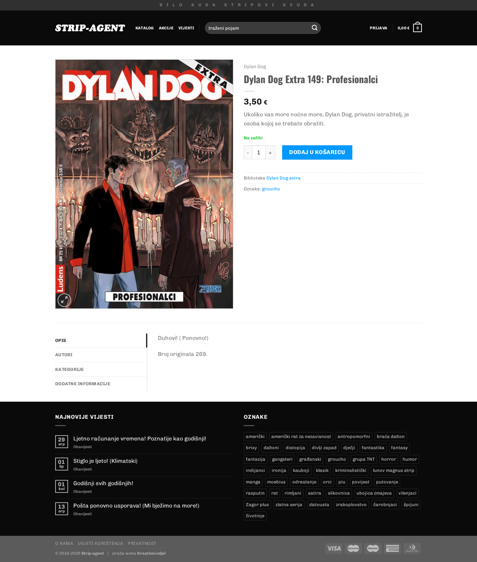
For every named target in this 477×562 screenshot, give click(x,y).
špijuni (411, 504)
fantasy (399, 447)
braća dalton (391, 436)
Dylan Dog (255, 66)
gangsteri (282, 459)
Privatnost (142, 543)
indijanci (255, 470)
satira (314, 493)
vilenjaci (407, 493)
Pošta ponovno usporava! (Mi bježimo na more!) (136, 505)
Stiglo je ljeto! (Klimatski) (105, 461)
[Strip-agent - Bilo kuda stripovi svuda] (90, 27)
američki (255, 436)
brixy (251, 447)
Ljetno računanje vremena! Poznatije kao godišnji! (139, 438)
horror (388, 459)
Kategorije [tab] (69, 369)
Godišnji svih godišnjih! (103, 483)
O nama (64, 543)
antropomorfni (354, 436)
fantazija (255, 459)
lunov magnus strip (393, 470)
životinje (255, 515)
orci (327, 481)
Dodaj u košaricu (317, 152)
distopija (295, 447)
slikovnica (339, 493)
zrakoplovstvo (351, 504)
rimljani (293, 493)
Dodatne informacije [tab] (82, 383)
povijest (360, 481)
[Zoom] (64, 300)
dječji (349, 447)
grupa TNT (364, 459)
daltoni (271, 447)
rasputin (255, 493)
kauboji (301, 470)
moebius (276, 481)
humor (410, 459)
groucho (271, 188)
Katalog (144, 27)
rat (274, 493)
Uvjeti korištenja (100, 543)
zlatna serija (289, 504)
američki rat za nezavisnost (301, 436)
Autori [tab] (64, 354)
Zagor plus (257, 504)
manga (253, 481)
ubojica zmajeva (374, 493)
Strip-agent (92, 553)
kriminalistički (350, 470)
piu (341, 481)
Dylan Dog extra (283, 178)
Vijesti (186, 27)
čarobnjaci (385, 504)
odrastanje (304, 481)
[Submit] (315, 28)
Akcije (166, 27)
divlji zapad (324, 447)
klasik (322, 470)
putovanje (387, 481)
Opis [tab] (60, 340)
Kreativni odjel (151, 553)
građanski (310, 459)
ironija (279, 470)
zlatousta (319, 504)
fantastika (373, 447)
